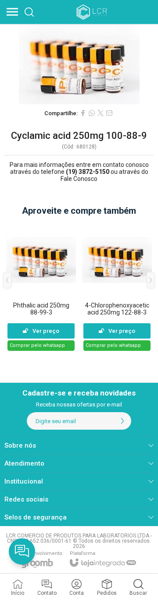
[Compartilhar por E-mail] (109, 113)
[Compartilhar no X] (100, 113)
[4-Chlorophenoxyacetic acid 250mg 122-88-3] (117, 286)
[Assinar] (122, 421)
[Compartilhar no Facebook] (83, 113)
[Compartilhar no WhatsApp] (92, 113)
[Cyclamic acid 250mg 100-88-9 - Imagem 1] (79, 64)
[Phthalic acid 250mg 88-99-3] (41, 286)
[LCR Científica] (92, 12)
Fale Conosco (79, 178)
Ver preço (45, 331)
